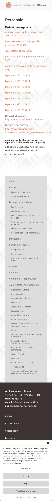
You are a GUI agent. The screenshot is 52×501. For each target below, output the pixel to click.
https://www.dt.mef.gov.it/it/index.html (24, 119)
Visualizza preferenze (26, 490)
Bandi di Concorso (19, 319)
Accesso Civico (17, 367)
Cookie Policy (20, 497)
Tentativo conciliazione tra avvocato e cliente (27, 223)
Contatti (9, 416)
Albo (11, 181)
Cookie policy (11, 430)
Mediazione (15, 238)
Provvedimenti (17, 311)
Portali (12, 187)
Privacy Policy (31, 497)
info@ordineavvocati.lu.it (25, 402)
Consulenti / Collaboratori (22, 298)
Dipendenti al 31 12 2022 (17, 92)
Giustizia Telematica (20, 196)
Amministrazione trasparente (24, 284)
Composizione (17, 249)
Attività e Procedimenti (21, 306)
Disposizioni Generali (20, 289)
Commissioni (17, 254)
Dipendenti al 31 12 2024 (17, 81)
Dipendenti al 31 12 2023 (17, 86)
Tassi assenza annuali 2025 (18, 50)
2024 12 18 (10, 35)
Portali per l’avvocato (20, 192)
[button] (48, 443)
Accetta (26, 476)
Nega (26, 483)
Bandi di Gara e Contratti (22, 362)
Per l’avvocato (17, 207)
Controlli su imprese (20, 315)
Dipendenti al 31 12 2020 (17, 104)
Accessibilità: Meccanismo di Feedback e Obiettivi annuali (24, 372)
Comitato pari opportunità (22, 278)
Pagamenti (16, 358)
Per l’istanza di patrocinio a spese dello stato (26, 216)
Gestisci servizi (25, 468)
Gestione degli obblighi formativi (25, 233)
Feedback (10, 438)
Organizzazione (18, 294)
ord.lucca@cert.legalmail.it (23, 405)
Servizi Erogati (17, 354)
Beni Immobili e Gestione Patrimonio (22, 348)
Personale (15, 302)
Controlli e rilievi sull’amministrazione (20, 342)
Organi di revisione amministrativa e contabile (26, 335)
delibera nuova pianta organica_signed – (25, 31)
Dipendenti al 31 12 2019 (17, 110)
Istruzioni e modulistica (21, 202)
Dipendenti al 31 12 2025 (17, 75)
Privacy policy (12, 423)
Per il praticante (18, 211)
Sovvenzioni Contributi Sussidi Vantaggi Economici (24, 324)
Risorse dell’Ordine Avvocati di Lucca (24, 259)
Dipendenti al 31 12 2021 (17, 98)
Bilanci (14, 330)
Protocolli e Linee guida (21, 228)
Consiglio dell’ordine (19, 244)
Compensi (14, 272)
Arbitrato (13, 266)
